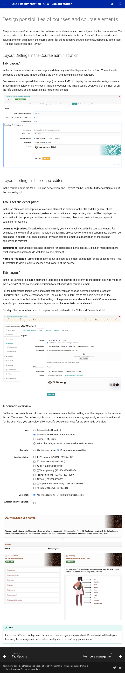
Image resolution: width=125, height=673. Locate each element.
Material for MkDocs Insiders (26, 669)
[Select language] (112, 4)
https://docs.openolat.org (35, 666)
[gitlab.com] (114, 667)
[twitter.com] (120, 667)
